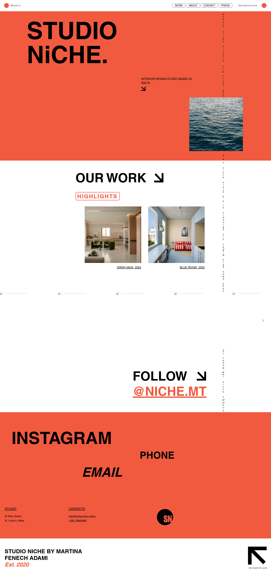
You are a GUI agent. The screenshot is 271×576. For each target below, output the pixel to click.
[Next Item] (262, 320)
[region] (216, 124)
